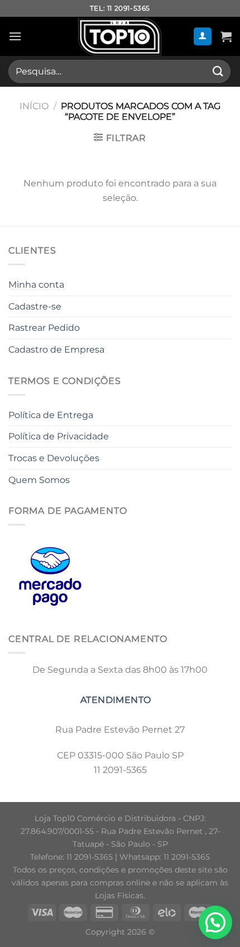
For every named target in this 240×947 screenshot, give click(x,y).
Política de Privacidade (58, 436)
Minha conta (36, 284)
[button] (215, 922)
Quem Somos (39, 480)
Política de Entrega (50, 415)
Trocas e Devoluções (53, 458)
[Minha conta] (203, 36)
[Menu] (15, 36)
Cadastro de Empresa (56, 349)
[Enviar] (218, 71)
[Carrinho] (226, 36)
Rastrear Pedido (44, 327)
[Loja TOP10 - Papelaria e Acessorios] (120, 36)
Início (34, 106)
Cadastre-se (34, 306)
